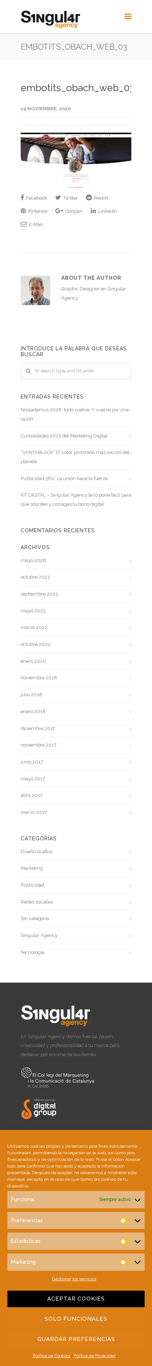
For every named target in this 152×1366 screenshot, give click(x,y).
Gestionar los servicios (74, 1278)
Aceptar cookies (76, 1298)
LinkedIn (107, 211)
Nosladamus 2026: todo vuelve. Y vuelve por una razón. (75, 414)
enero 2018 (33, 711)
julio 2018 (31, 694)
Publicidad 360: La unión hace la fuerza (64, 478)
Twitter (70, 198)
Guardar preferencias (76, 1339)
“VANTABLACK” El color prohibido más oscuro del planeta (75, 457)
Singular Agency (39, 935)
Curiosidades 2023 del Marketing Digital (64, 436)
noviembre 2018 (39, 677)
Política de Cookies (51, 1355)
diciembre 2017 (38, 728)
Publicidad (32, 885)
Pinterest (37, 211)
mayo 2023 (33, 611)
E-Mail (35, 224)
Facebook (36, 198)
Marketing (32, 868)
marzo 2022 (34, 627)
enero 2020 (33, 661)
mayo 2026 (33, 560)
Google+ (73, 211)
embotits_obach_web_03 (78, 87)
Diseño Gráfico (36, 851)
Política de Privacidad (94, 1355)
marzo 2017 (34, 812)
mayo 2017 (33, 779)
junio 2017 (32, 762)
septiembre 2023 (39, 594)
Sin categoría (35, 918)
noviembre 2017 (38, 745)
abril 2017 (31, 795)
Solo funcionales (76, 1319)
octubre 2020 (36, 644)
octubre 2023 (35, 577)
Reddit (100, 198)
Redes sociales (37, 902)
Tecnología (32, 952)
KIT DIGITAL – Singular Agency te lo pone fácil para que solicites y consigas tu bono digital (76, 499)
